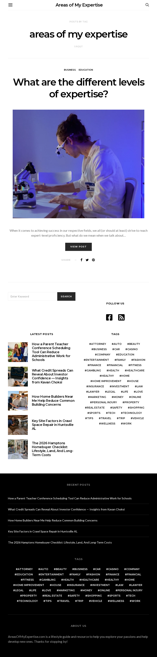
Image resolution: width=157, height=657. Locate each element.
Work (127, 423)
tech (111, 412)
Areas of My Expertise (79, 5)
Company (103, 354)
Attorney (98, 343)
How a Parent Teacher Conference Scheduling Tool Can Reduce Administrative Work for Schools (51, 352)
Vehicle (138, 418)
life (125, 391)
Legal (111, 391)
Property (131, 402)
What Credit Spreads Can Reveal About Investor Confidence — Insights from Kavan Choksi (52, 376)
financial (116, 365)
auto (118, 343)
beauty (134, 343)
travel (106, 418)
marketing (98, 397)
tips (90, 418)
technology (132, 412)
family (121, 359)
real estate (96, 407)
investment (120, 386)
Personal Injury (104, 402)
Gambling (94, 370)
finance (95, 365)
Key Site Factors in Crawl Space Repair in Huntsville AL (53, 425)
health (114, 370)
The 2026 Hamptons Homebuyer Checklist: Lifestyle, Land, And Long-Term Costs (52, 449)
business (100, 349)
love (139, 391)
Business (70, 69)
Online (136, 397)
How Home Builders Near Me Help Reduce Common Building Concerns (53, 400)
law (140, 386)
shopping (137, 407)
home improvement (106, 381)
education (126, 354)
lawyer (93, 391)
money (118, 397)
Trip (122, 418)
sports (94, 412)
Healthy (108, 375)
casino (132, 349)
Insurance (96, 386)
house (134, 381)
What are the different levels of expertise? (78, 88)
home (125, 375)
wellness (108, 423)
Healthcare (136, 370)
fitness (135, 365)
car (117, 349)
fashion (139, 359)
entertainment (97, 359)
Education (86, 69)
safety (117, 407)
